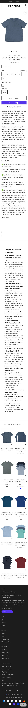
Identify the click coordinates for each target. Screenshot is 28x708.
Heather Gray (5, 639)
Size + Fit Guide (6, 666)
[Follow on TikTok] (21, 690)
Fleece (3, 625)
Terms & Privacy (6, 677)
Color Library (5, 655)
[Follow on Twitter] (6, 690)
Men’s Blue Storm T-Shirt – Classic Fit (7, 481)
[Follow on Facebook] (2, 690)
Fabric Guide (5, 652)
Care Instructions (6, 669)
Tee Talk (4, 650)
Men (2, 620)
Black (3, 633)
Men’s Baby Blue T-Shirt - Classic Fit (7, 543)
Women (3, 623)
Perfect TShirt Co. (14, 55)
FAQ (2, 680)
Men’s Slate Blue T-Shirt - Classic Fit (7, 449)
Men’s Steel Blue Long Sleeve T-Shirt (20, 450)
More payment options (14, 107)
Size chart (23, 70)
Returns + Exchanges (7, 674)
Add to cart (14, 98)
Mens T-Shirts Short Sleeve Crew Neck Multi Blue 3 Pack (21, 482)
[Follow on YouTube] (18, 690)
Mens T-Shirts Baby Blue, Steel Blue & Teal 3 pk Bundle (20, 544)
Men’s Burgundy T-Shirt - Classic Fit (21, 574)
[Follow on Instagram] (10, 690)
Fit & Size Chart (5, 217)
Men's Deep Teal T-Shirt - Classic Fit (7, 513)
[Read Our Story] (6, 608)
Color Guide (5, 658)
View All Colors (6, 642)
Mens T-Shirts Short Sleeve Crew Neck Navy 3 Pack (7, 575)
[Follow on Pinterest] (14, 690)
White (3, 636)
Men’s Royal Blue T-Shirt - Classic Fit (20, 513)
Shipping (4, 672)
